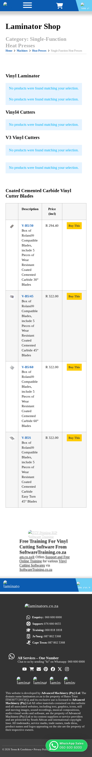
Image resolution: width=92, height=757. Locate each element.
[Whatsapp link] (11, 656)
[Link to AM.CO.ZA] (46, 607)
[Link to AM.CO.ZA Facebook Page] (53, 669)
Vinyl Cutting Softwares (43, 563)
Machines (22, 50)
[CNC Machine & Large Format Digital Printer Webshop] (23, 681)
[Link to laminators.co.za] (7, 6)
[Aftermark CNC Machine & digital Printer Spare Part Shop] (40, 681)
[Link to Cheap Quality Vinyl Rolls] (60, 6)
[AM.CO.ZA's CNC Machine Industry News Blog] (55, 681)
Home (9, 50)
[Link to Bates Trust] (69, 681)
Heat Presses (39, 50)
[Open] (27, 5)
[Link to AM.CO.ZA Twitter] (60, 669)
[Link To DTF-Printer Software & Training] (46, 534)
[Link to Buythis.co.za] (32, 669)
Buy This (74, 225)
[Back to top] (82, 733)
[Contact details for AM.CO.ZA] (39, 669)
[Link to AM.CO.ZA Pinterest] (46, 669)
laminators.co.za (32, 696)
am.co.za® (27, 557)
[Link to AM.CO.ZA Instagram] (67, 669)
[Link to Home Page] (39, 585)
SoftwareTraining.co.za (35, 570)
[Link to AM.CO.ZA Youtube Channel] (24, 669)
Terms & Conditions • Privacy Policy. (30, 749)
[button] (67, 746)
